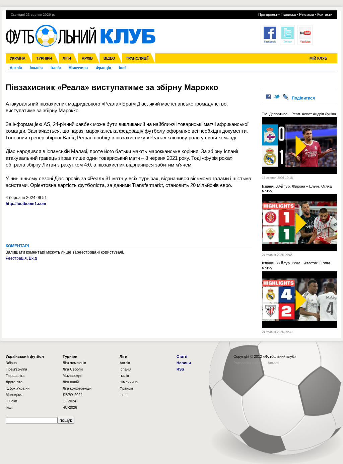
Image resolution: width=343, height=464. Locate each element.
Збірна (11, 363)
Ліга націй (71, 382)
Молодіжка (14, 395)
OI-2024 (69, 401)
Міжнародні (72, 376)
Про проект (267, 14)
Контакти (324, 14)
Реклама (306, 14)
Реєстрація (16, 258)
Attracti (273, 363)
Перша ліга (15, 376)
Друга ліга (14, 382)
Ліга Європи (73, 369)
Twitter (287, 35)
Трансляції (137, 58)
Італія (56, 68)
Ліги (67, 58)
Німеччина (78, 68)
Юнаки (11, 401)
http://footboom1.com (26, 203)
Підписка (288, 14)
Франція (103, 68)
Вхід (33, 258)
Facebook (269, 35)
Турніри (44, 58)
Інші (122, 68)
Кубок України (17, 388)
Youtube (305, 35)
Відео (109, 58)
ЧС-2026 (70, 407)
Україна (17, 58)
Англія (16, 68)
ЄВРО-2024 (72, 395)
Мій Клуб (318, 58)
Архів (87, 58)
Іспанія (36, 68)
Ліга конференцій (77, 388)
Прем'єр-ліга (16, 369)
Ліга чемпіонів (74, 363)
